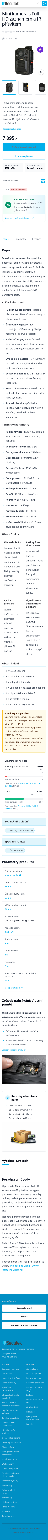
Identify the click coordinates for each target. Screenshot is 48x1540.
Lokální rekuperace (10, 1468)
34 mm (8, 909)
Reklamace (30, 1412)
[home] (3, 38)
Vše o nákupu (32, 1369)
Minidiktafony (8, 1447)
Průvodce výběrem (34, 1373)
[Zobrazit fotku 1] (9, 87)
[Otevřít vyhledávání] (38, 3)
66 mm (8, 897)
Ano (7, 943)
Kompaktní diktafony (11, 1378)
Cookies (29, 1395)
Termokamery (8, 1516)
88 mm (8, 886)
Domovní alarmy (9, 1382)
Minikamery (13, 39)
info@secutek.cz (9, 1354)
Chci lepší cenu (25, 156)
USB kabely (7, 1373)
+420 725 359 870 (9, 1357)
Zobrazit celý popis (12, 129)
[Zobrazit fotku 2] (25, 87)
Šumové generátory (10, 1369)
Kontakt (29, 1424)
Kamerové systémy (10, 1481)
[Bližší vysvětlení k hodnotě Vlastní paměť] (20, 875)
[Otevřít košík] (44, 3)
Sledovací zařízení (9, 1502)
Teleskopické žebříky (10, 1418)
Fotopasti (6, 1511)
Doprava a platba (33, 1378)
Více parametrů (12, 987)
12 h (7, 980)
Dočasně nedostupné (24, 147)
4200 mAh (9, 932)
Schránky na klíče (9, 1459)
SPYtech (14, 180)
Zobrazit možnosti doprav (17, 218)
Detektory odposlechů (11, 1442)
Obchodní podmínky (35, 1382)
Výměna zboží (32, 1407)
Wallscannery (8, 1464)
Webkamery (7, 1485)
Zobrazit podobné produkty (13, 1050)
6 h (6, 954)
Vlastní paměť (11, 875)
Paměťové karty (8, 1507)
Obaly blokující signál (11, 1438)
